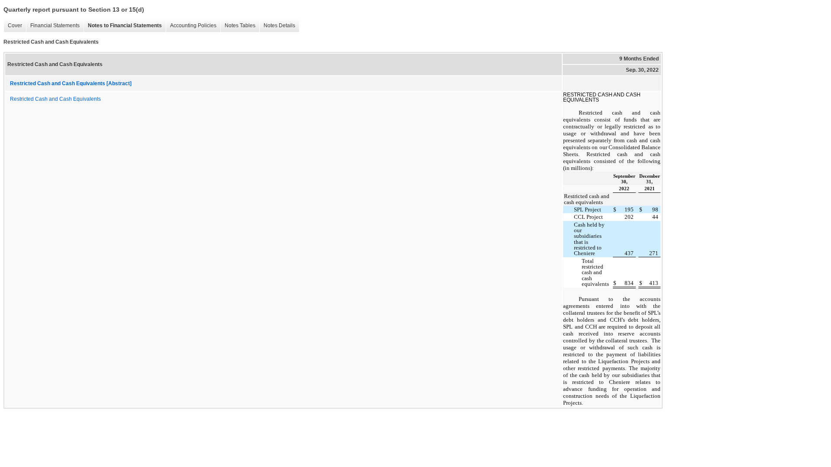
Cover (15, 25)
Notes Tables (240, 25)
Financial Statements (55, 25)
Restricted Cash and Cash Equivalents (55, 99)
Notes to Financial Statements (125, 25)
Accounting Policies (193, 25)
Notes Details (279, 25)
